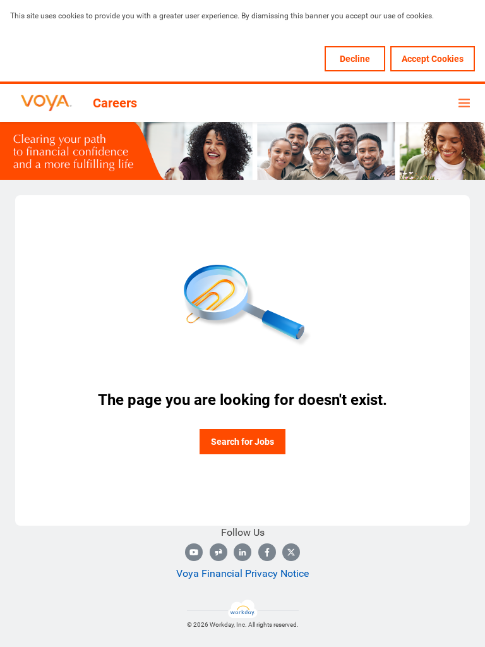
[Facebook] (267, 552)
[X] (291, 552)
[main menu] (464, 103)
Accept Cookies (433, 59)
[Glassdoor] (218, 552)
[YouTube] (194, 552)
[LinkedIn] (242, 552)
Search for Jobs (242, 442)
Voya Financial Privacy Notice (242, 573)
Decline (355, 59)
